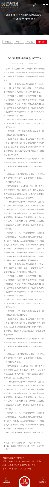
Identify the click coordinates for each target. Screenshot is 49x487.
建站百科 (41, 42)
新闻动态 (8, 42)
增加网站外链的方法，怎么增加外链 (25, 442)
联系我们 (43, 482)
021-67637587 (14, 461)
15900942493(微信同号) (31, 461)
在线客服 (6, 482)
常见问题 (30, 42)
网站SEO (19, 42)
